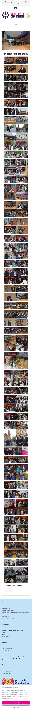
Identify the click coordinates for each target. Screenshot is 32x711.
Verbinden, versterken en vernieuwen (12, 630)
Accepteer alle (16, 703)
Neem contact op (7, 671)
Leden (4, 632)
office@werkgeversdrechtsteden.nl (14, 2)
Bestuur (4, 634)
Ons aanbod (5, 651)
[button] (16, 24)
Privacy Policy (6, 673)
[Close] (30, 686)
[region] (16, 698)
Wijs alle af (16, 707)
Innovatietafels (6, 636)
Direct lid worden (7, 649)
